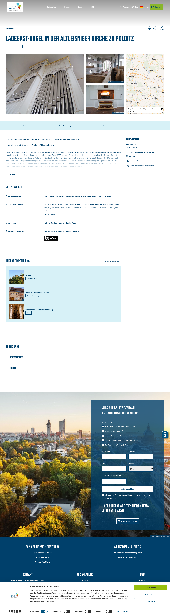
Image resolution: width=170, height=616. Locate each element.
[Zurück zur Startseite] (15, 7)
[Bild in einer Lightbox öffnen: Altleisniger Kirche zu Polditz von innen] (105, 68)
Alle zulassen (150, 588)
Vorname (132, 451)
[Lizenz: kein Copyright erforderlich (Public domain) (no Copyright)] (51, 240)
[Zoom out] (129, 60)
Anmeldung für (108, 422)
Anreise (85, 580)
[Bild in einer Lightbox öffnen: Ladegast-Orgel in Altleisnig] (45, 84)
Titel (103, 463)
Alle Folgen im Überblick (128, 557)
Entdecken (51, 7)
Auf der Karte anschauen (112, 261)
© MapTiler (138, 109)
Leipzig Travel (10, 28)
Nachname (106, 451)
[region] (145, 84)
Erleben (67, 7)
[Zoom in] (129, 56)
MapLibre (131, 109)
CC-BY (122, 81)
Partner (142, 580)
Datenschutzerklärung (124, 495)
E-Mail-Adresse (112, 475)
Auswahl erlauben (150, 594)
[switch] (67, 611)
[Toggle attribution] (162, 108)
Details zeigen (122, 611)
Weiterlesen (11, 174)
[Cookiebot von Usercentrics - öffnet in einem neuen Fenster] (15, 611)
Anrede (131, 463)
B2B (92, 7)
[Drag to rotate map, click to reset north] (129, 63)
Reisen (80, 7)
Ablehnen (151, 601)
